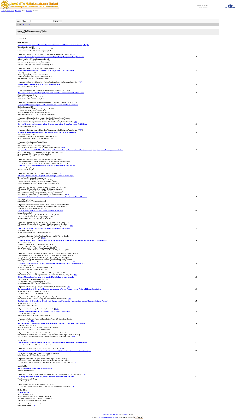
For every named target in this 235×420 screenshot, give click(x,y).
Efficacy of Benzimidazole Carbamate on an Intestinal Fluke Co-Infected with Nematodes (46, 277)
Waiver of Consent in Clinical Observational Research (35, 368)
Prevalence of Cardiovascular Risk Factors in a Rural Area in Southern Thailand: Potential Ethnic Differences (52, 197)
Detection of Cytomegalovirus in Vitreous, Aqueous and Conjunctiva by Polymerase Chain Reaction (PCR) (51, 263)
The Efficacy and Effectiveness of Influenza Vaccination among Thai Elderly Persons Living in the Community (52, 323)
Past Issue (18, 11)
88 (23, 24)
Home (3, 11)
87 (26, 24)
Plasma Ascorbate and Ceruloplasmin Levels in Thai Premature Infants (40, 211)
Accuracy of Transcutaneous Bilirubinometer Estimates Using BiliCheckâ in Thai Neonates (46, 165)
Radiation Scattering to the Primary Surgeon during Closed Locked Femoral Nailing (44, 311)
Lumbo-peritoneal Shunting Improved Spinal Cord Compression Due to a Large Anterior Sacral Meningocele (52, 342)
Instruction (29, 11)
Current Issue (10, 11)
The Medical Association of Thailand (108, 417)
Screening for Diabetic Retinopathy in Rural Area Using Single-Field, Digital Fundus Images (47, 132)
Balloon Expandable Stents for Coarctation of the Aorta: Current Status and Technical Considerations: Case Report (54, 351)
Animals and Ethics (24, 392)
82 (29, 24)
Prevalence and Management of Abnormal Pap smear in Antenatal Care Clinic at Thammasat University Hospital (53, 45)
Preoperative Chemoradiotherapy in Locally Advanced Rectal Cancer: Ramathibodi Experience (48, 105)
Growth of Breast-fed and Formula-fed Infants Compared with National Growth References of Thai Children (52, 124)
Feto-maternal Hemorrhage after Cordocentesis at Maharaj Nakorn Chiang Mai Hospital (46, 70)
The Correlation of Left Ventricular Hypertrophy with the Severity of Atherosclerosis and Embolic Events (51, 93)
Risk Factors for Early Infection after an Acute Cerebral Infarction (39, 84)
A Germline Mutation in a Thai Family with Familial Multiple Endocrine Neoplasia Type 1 (46, 176)
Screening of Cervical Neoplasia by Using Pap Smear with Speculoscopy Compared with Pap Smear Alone (51, 57)
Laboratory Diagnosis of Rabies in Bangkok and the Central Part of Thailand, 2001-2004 (46, 377)
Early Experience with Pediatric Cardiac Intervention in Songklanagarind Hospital (44, 228)
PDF (72, 54)
